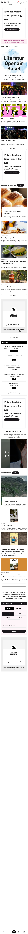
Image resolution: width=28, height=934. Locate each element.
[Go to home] (5, 2)
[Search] (8, 931)
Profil (20, 330)
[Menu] (3, 931)
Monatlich (18, 608)
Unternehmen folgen (14, 324)
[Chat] (19, 931)
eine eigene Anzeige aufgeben (17, 329)
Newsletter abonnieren (12, 29)
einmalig (9, 608)
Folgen (20, 185)
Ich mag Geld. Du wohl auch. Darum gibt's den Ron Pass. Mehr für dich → (14, 41)
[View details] (14, 63)
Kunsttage (6, 121)
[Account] (24, 931)
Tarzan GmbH (13, 314)
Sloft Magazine (16, 554)
